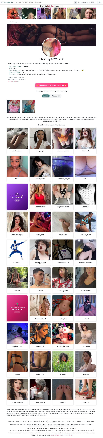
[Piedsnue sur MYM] (85, 389)
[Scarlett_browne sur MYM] (62, 333)
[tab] (46, 95)
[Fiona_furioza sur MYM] (40, 389)
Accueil (18, 2)
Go (100, 2)
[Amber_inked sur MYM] (85, 222)
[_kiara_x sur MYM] (85, 305)
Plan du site (69, 435)
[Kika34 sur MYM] (85, 166)
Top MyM (25, 2)
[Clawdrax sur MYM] (40, 277)
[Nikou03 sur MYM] (62, 361)
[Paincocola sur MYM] (40, 361)
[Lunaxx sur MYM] (17, 277)
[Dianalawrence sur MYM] (40, 305)
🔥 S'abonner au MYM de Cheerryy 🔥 (51, 85)
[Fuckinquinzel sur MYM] (40, 166)
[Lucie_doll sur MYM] (40, 222)
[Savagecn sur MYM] (62, 305)
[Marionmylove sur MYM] (40, 194)
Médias (31, 2)
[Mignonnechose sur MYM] (62, 194)
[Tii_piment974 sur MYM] (17, 333)
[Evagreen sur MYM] (85, 194)
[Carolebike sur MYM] (85, 333)
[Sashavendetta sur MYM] (17, 389)
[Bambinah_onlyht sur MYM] (62, 166)
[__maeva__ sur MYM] (17, 361)
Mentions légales (57, 435)
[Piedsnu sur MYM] (62, 389)
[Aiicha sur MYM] (17, 166)
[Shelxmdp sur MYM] (85, 138)
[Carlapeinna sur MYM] (17, 138)
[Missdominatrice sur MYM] (62, 249)
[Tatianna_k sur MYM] (40, 333)
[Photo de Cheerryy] (13, 106)
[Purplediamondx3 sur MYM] (85, 249)
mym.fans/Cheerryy (13, 81)
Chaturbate (38, 2)
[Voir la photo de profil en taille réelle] (51, 52)
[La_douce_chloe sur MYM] (62, 138)
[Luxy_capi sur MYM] (40, 138)
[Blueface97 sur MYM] (17, 249)
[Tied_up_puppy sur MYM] (40, 249)
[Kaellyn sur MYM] (85, 361)
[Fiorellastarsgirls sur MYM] (17, 222)
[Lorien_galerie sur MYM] (62, 277)
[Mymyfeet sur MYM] (62, 222)
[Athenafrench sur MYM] (85, 277)
